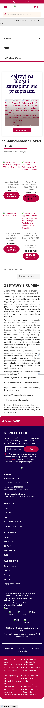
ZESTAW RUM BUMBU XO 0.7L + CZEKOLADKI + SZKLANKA (11, 236)
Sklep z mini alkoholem (12, 695)
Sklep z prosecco (10, 684)
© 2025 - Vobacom (35, 650)
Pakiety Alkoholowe (30, 673)
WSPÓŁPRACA (10, 542)
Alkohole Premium (29, 695)
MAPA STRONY (10, 550)
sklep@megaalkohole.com (14, 494)
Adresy (7, 575)
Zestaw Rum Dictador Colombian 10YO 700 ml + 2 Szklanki (30, 185)
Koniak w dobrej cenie (11, 673)
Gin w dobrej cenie (10, 670)
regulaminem (11, 459)
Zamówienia (9, 570)
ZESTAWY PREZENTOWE (13, 526)
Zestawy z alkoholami (30, 676)
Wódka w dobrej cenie (11, 668)
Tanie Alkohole (28, 692)
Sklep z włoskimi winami (12, 681)
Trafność (15, 145)
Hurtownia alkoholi (30, 659)
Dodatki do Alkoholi (30, 687)
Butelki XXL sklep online (31, 668)
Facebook (36, 421)
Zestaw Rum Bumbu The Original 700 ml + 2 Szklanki (11, 184)
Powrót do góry (28, 276)
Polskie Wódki (28, 665)
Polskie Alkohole (29, 662)
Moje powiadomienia (12, 584)
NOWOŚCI (8, 513)
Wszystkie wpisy (22, 130)
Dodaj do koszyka (11, 195)
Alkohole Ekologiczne (30, 689)
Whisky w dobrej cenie (12, 665)
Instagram (25, 421)
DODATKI (7, 508)
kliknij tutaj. (23, 595)
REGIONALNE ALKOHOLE (14, 522)
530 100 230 (22, 489)
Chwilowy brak (30, 197)
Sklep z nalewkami (29, 670)
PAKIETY (7, 517)
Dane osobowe (10, 566)
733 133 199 (18, 487)
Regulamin (9, 649)
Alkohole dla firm (29, 678)
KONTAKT (8, 546)
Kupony (7, 579)
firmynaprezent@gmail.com (23, 496)
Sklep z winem (9, 687)
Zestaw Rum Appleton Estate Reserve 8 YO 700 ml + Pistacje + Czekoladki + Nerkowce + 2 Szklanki (30, 240)
